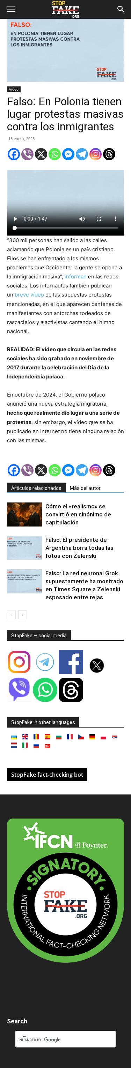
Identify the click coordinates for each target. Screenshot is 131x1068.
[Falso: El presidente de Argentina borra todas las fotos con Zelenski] (24, 548)
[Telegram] (82, 154)
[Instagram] (95, 154)
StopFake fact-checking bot (47, 774)
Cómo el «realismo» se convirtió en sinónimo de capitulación (78, 514)
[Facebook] (14, 154)
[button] (11, 9)
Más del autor (85, 488)
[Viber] (27, 154)
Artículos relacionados (36, 488)
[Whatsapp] (55, 154)
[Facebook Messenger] (68, 154)
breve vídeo (28, 294)
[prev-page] (11, 614)
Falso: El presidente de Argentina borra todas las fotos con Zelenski (79, 547)
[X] (41, 154)
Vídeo (14, 89)
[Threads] (109, 154)
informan (75, 276)
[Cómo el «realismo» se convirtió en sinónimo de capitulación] (24, 514)
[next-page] (22, 614)
